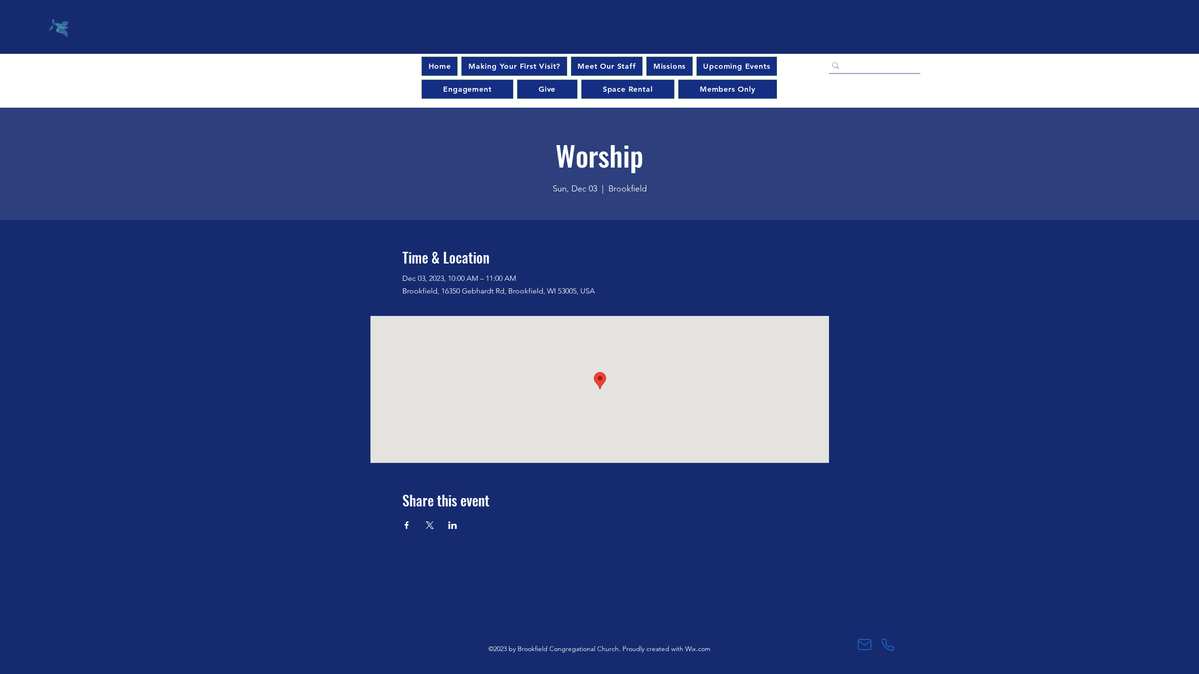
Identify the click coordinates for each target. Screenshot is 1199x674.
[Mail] (864, 644)
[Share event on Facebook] (406, 525)
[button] (736, 66)
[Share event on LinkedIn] (452, 525)
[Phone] (887, 644)
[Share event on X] (429, 525)
